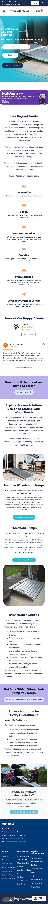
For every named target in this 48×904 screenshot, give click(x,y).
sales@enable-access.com (16, 841)
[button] (4, 11)
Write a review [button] (28, 334)
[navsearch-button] (43, 3)
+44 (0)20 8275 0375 (15, 838)
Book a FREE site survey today (24, 812)
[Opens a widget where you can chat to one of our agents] (8, 900)
